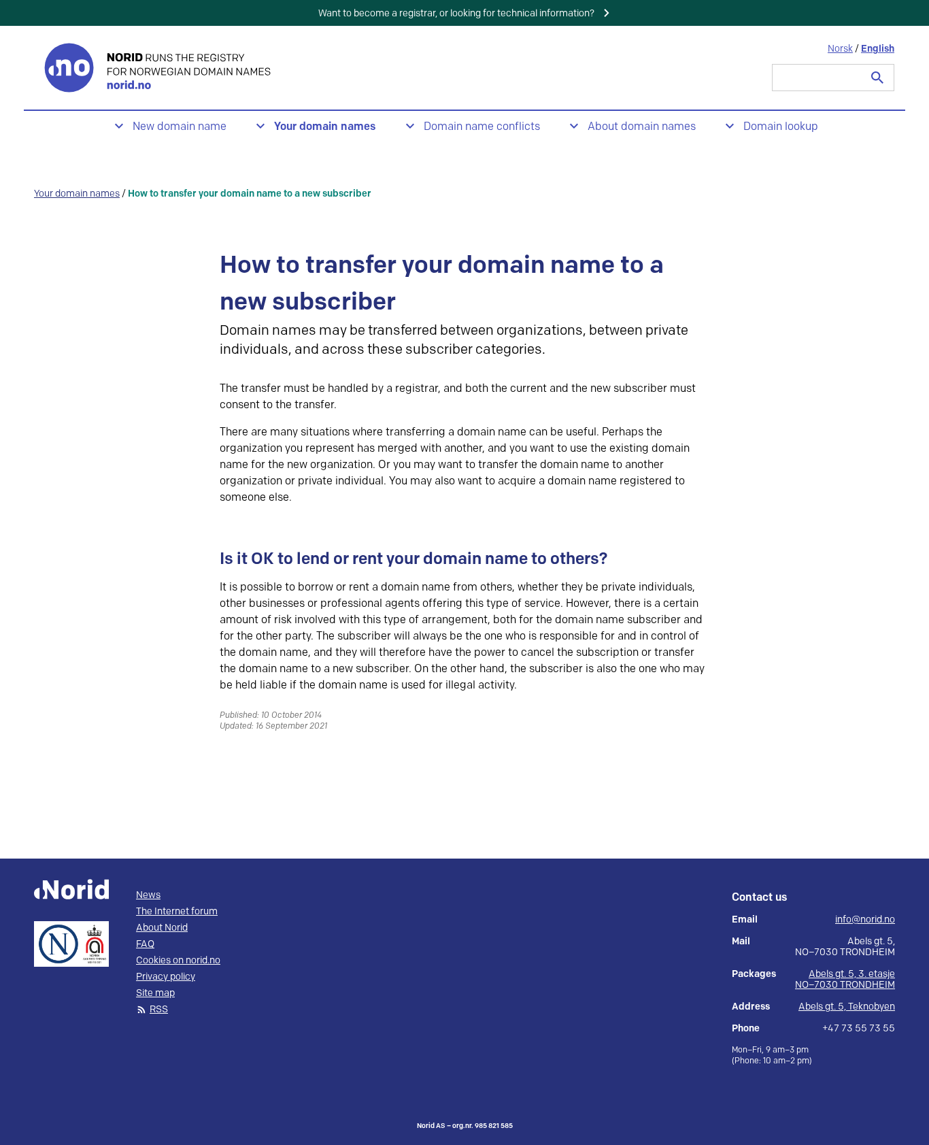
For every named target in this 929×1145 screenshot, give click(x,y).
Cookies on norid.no (178, 960)
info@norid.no (865, 919)
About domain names (642, 126)
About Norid (162, 928)
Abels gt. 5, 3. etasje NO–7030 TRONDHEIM (845, 979)
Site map (155, 993)
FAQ (145, 944)
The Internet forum (177, 911)
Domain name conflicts (482, 126)
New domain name (179, 126)
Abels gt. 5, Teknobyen (846, 1006)
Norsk (840, 48)
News (148, 895)
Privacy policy (165, 977)
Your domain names (325, 126)
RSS (159, 1009)
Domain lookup (780, 126)
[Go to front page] (159, 67)
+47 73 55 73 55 (858, 1028)
